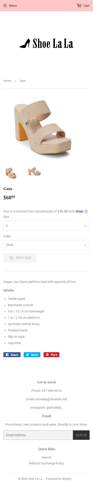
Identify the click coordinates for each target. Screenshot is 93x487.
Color (7, 236)
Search (46, 457)
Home (7, 80)
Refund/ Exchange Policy (46, 463)
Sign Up (81, 435)
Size (6, 217)
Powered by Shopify (59, 478)
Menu (13, 5)
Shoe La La (35, 478)
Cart (86, 5)
